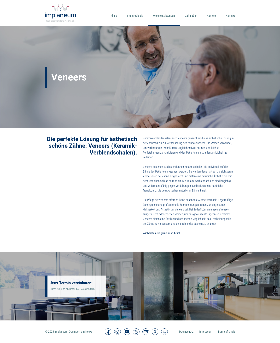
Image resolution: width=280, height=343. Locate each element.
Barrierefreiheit (226, 331)
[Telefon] (164, 331)
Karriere (211, 15)
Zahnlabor (191, 15)
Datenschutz (186, 331)
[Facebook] (108, 331)
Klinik (114, 15)
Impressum (205, 331)
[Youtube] (127, 331)
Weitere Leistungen (164, 15)
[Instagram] (117, 331)
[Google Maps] (155, 331)
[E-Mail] (145, 331)
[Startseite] (60, 13)
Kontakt (230, 15)
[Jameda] (136, 331)
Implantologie (135, 15)
